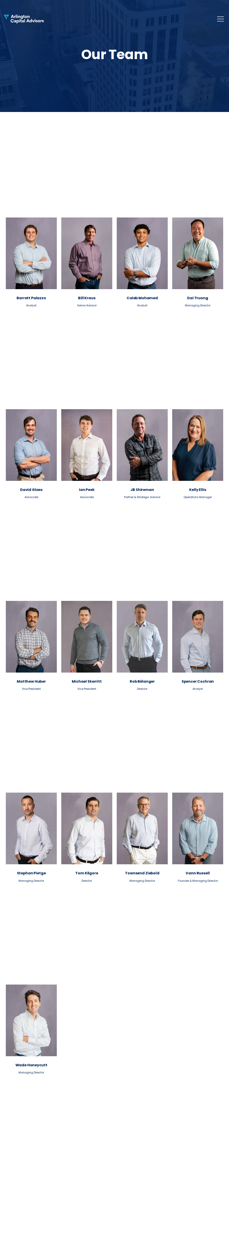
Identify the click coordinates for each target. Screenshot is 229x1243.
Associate (31, 497)
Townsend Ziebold (142, 873)
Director (142, 689)
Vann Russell (198, 873)
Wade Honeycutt (31, 1065)
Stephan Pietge (31, 873)
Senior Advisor (87, 305)
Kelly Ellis (197, 489)
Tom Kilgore (86, 873)
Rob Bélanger (142, 681)
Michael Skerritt (87, 681)
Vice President (31, 689)
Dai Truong (197, 298)
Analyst (31, 305)
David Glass (31, 489)
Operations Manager (198, 497)
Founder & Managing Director (198, 881)
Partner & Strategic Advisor (142, 497)
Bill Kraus (86, 298)
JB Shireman (142, 489)
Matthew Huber (31, 681)
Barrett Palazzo (31, 298)
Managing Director (197, 305)
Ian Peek (87, 489)
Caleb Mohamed (142, 298)
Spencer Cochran (198, 681)
